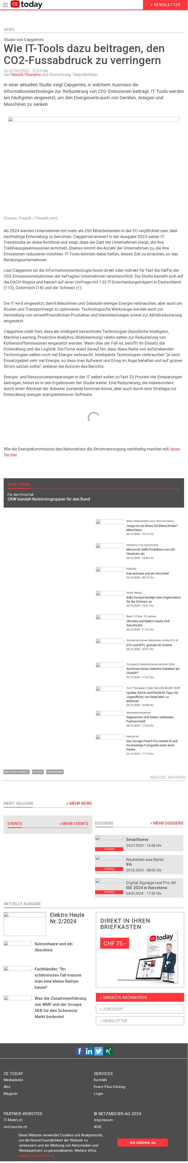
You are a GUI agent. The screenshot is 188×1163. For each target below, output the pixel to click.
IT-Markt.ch (13, 1120)
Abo (7, 1087)
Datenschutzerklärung (36, 1155)
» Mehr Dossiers (166, 823)
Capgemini (55, 772)
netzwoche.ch (15, 1127)
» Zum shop (111, 1009)
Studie (38, 772)
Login (98, 1093)
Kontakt (100, 1080)
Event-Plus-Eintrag (109, 1087)
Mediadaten (13, 1080)
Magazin (11, 1093)
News (9, 29)
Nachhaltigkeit (16, 772)
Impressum (103, 1120)
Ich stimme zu (142, 1142)
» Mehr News (79, 803)
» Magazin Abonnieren (123, 997)
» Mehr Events (73, 823)
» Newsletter (113, 1021)
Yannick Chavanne (26, 74)
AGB (97, 1127)
